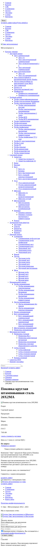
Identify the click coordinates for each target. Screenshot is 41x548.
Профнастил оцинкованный (28, 95)
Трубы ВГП (22, 117)
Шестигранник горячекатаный (24, 204)
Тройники (18, 230)
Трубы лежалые (20, 147)
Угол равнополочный (26, 183)
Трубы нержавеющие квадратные (26, 295)
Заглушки (17, 224)
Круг (16, 167)
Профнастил (18, 91)
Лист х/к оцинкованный (27, 75)
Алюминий (18, 236)
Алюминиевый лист (26, 244)
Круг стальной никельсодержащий (25, 176)
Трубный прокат (16, 97)
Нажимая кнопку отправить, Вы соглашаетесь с (20, 532)
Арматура (17, 157)
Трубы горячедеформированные (26, 99)
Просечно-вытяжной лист (23, 89)
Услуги (7, 11)
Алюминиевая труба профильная (26, 241)
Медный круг (23, 276)
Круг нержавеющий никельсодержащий (25, 325)
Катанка (21, 171)
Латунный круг (24, 264)
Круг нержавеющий (21, 314)
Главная (8, 3)
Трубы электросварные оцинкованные (27, 110)
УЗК (7, 7)
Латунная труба (24, 258)
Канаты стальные (20, 358)
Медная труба (23, 272)
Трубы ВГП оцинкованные (28, 119)
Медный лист (23, 274)
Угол (16, 181)
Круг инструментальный (27, 179)
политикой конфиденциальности (13, 533)
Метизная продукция (17, 332)
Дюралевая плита (24, 250)
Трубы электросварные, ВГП (25, 103)
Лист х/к (21, 73)
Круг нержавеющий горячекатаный (25, 317)
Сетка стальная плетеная (27, 352)
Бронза (16, 254)
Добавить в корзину (8, 446)
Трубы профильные (21, 127)
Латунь (16, 256)
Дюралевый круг (24, 252)
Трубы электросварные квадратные (27, 130)
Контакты (9, 17)
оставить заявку (7, 23)
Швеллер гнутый (24, 199)
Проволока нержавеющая (23, 330)
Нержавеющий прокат (18, 282)
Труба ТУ (17, 145)
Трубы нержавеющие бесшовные (26, 291)
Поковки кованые (25, 213)
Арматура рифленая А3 (27, 161)
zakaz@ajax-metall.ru (20, 23)
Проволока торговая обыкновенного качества (27, 345)
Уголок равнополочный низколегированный (27, 186)
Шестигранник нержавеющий (25, 328)
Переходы (17, 228)
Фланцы (17, 232)
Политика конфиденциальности (13, 503)
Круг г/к (21, 169)
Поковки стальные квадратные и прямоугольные (25, 217)
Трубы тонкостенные (22, 153)
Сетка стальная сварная (27, 354)
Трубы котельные (20, 123)
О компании (9, 9)
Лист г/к (21, 58)
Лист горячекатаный (21, 56)
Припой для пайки (17, 362)
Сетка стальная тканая (26, 356)
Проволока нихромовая (27, 342)
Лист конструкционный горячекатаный (27, 60)
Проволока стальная (21, 334)
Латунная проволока (26, 266)
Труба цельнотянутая (22, 151)
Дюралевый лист (24, 248)
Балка (16, 163)
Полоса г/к (18, 87)
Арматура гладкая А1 (26, 159)
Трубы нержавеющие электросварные (26, 287)
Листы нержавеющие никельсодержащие (26, 309)
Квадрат (17, 165)
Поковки (17, 211)
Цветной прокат (16, 234)
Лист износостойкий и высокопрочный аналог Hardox (25, 78)
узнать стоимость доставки (11, 436)
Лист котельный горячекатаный (24, 68)
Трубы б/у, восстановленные (24, 141)
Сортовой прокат (16, 155)
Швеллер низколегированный (26, 196)
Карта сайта (9, 499)
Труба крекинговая (21, 149)
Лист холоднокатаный (22, 71)
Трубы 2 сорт (19, 143)
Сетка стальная (19, 348)
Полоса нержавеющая (22, 312)
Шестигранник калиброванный (24, 208)
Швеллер (17, 191)
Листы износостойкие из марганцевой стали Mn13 (23, 82)
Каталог (8, 5)
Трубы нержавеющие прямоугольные (26, 299)
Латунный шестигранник (27, 268)
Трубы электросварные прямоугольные (27, 134)
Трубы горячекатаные (22, 121)
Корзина (4, 368)
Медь (16, 270)
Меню (4, 20)
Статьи (7, 15)
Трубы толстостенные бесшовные (26, 101)
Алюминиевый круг (26, 246)
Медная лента (23, 278)
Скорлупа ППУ (15, 360)
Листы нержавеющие (22, 302)
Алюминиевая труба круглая (29, 238)
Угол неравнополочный (27, 189)
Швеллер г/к (23, 193)
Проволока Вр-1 (24, 336)
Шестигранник (19, 201)
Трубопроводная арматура (19, 222)
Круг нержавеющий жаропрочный (25, 321)
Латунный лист (24, 260)
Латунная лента (24, 262)
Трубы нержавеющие (22, 284)
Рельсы (16, 220)
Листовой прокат (16, 54)
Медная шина (23, 280)
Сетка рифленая (24, 350)
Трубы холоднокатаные (22, 125)
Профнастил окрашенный (28, 93)
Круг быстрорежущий (26, 173)
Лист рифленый (20, 85)
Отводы (17, 226)
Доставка (8, 13)
